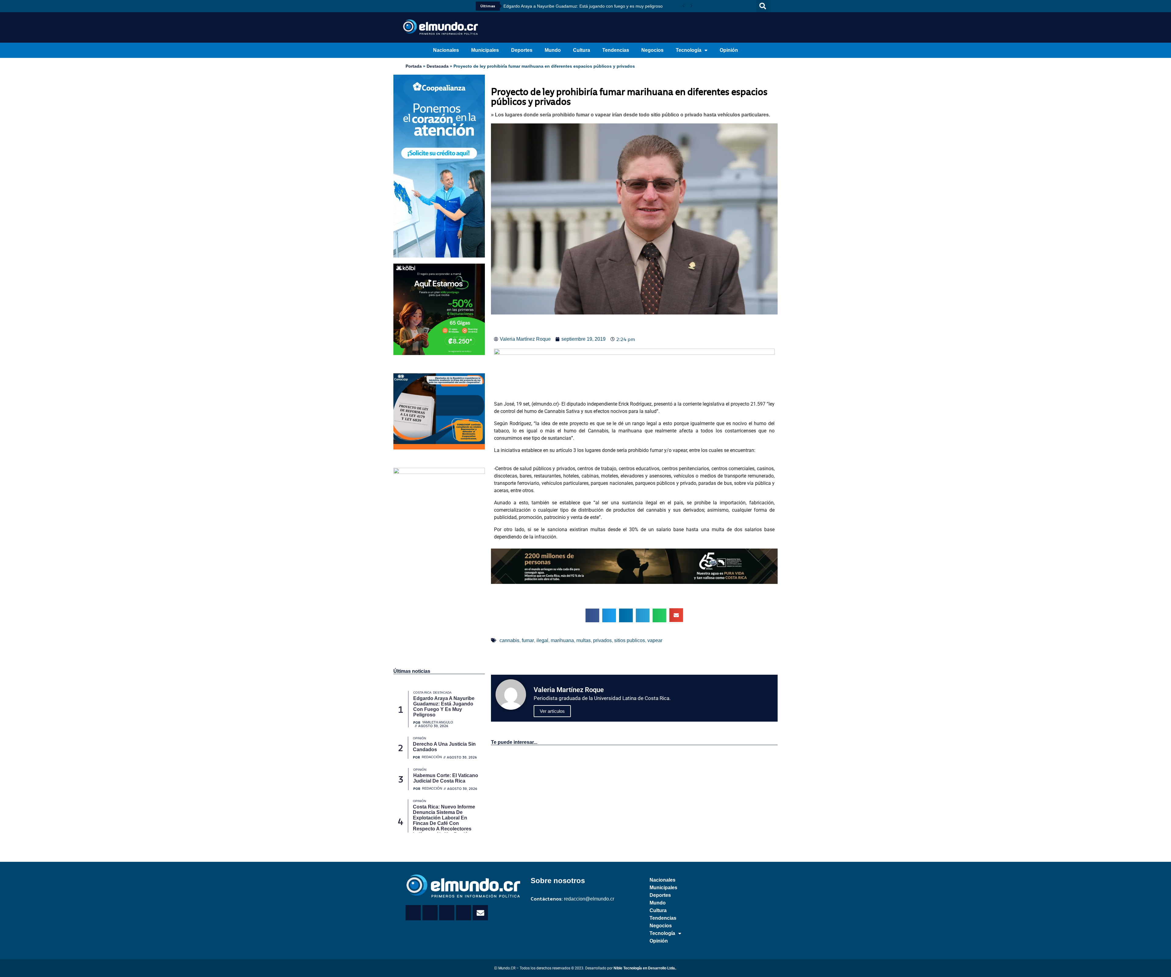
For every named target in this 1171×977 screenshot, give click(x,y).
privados (602, 640)
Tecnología (688, 50)
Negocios (652, 50)
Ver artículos (552, 711)
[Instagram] (432, 6)
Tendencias (615, 50)
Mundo (553, 50)
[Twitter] (415, 6)
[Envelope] (480, 912)
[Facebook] (407, 6)
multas (583, 640)
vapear (654, 640)
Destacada (438, 66)
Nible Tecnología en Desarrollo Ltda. (645, 968)
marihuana (562, 640)
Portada (414, 66)
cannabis (509, 640)
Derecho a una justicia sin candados (538, 6)
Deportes (521, 50)
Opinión (729, 50)
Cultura (581, 50)
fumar (528, 640)
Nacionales (446, 50)
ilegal (542, 640)
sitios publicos (629, 640)
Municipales (485, 50)
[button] (763, 6)
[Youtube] (424, 6)
